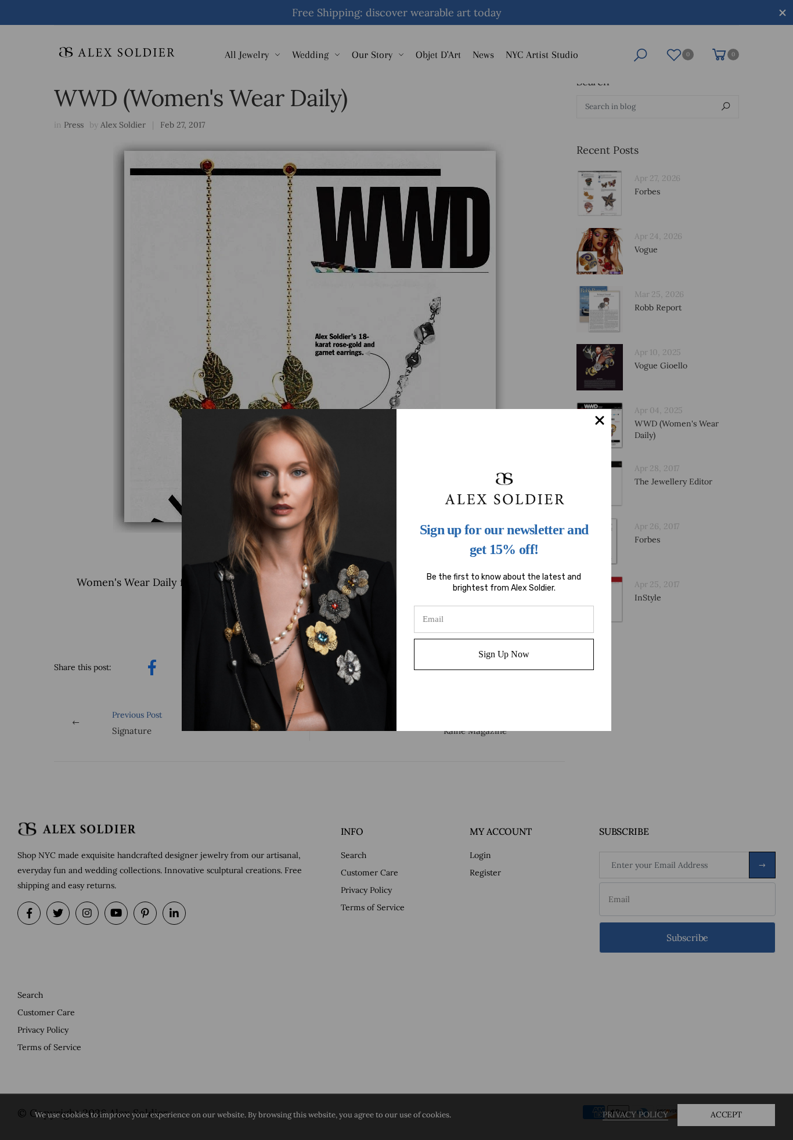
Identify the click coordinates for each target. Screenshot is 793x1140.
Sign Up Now (503, 654)
